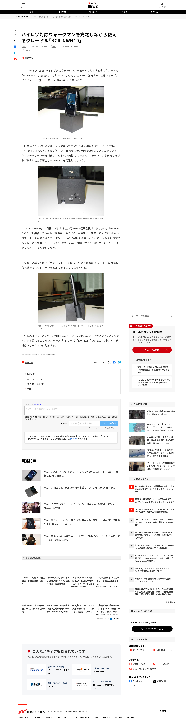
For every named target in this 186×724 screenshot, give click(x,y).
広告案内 (49, 717)
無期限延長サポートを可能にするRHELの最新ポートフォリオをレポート (108, 608)
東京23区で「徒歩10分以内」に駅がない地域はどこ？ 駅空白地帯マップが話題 (153, 370)
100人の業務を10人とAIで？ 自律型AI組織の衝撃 (108, 580)
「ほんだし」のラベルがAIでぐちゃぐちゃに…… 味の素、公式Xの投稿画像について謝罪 (153, 382)
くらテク (123, 12)
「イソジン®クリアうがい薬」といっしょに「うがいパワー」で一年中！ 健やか (83, 580)
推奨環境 (130, 717)
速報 (31, 12)
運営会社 (106, 717)
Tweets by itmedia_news (142, 622)
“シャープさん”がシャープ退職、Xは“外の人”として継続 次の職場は (58, 580)
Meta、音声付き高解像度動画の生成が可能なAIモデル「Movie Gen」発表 (58, 608)
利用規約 (162, 711)
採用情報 (118, 717)
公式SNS (36, 717)
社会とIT (93, 12)
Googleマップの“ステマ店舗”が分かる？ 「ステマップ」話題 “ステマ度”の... (83, 608)
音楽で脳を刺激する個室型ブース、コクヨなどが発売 (33, 608)
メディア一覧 (23, 717)
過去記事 (154, 12)
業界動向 (62, 12)
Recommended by (103, 619)
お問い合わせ (62, 717)
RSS (96, 717)
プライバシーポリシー (81, 717)
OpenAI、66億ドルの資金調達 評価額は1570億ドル (33, 580)
